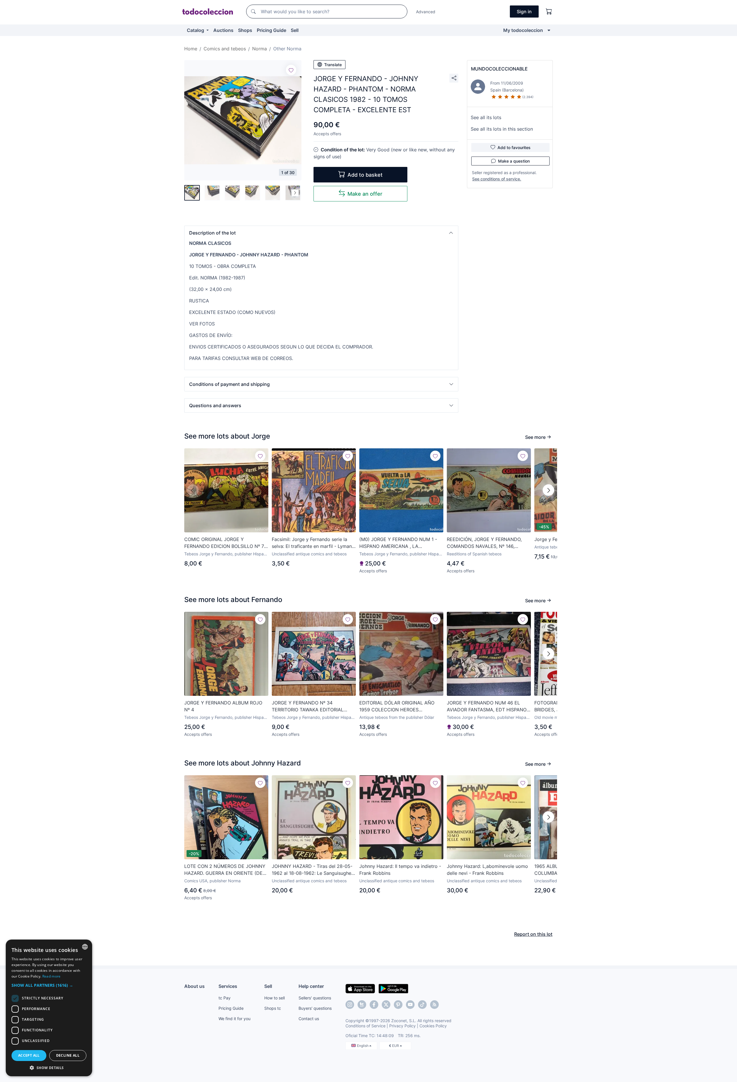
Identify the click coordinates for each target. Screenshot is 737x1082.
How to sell (274, 997)
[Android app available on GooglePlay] (393, 988)
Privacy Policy (402, 1025)
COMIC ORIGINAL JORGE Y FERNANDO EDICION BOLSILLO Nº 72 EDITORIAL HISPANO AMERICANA (225, 543)
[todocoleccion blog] (434, 1004)
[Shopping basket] (549, 11)
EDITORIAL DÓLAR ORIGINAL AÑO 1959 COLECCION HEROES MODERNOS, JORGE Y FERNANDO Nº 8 (400, 706)
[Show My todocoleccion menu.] (548, 30)
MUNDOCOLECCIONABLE (499, 69)
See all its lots (486, 117)
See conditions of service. (496, 178)
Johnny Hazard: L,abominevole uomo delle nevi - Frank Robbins (487, 869)
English (363, 1045)
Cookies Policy (433, 1025)
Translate (333, 64)
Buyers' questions (315, 1008)
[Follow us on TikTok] (422, 1004)
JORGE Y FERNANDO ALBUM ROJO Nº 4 (223, 706)
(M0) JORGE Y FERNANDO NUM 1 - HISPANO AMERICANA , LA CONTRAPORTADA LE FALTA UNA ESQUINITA (398, 543)
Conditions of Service (365, 1025)
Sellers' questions (315, 997)
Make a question (514, 161)
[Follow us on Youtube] (410, 1004)
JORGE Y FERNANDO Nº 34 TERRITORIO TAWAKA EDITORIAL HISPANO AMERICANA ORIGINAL (307, 706)
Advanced (425, 11)
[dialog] (49, 1008)
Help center (311, 986)
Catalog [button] (196, 30)
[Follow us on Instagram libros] (362, 1004)
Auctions (223, 30)
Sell (295, 30)
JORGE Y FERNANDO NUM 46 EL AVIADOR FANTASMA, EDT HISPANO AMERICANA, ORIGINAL (487, 706)
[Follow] (291, 70)
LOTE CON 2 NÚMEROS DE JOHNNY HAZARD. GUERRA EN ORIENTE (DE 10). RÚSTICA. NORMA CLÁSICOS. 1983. (224, 870)
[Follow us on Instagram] (349, 1004)
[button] (321, 232)
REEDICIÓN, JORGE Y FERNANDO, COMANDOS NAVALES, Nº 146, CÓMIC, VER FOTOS (484, 543)
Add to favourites (514, 147)
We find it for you (234, 1018)
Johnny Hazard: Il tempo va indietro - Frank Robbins (400, 869)
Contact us (309, 1018)
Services (228, 986)
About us (194, 986)
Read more (51, 976)
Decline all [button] (67, 1055)
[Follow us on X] (386, 1004)
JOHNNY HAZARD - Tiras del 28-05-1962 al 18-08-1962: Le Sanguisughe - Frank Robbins (313, 870)
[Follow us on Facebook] (374, 1004)
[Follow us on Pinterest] (398, 1004)
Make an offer (364, 194)
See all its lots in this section (502, 129)
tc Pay (225, 997)
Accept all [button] (29, 1055)
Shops (245, 30)
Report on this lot (533, 934)
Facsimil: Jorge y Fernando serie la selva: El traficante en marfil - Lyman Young (312, 543)
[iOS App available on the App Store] (360, 988)
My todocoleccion (523, 30)
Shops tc (272, 1008)
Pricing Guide (271, 30)
